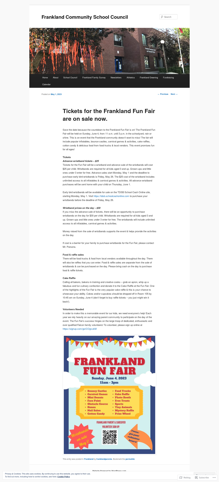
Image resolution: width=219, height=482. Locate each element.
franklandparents (104, 458)
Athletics (131, 77)
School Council (70, 77)
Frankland (88, 458)
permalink (130, 458)
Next (174, 94)
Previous (163, 94)
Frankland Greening (149, 77)
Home (45, 77)
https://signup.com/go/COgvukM (80, 328)
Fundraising (168, 77)
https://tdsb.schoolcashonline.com (111, 196)
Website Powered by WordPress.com (109, 470)
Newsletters (116, 77)
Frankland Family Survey (94, 77)
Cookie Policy (63, 476)
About (55, 77)
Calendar (46, 84)
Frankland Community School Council (85, 16)
